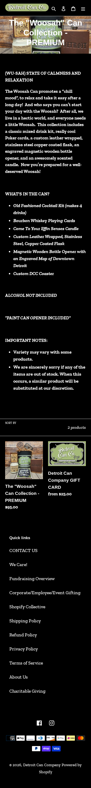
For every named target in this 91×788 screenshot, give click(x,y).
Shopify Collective (27, 606)
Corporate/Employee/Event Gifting (44, 592)
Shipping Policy (25, 621)
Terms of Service (26, 663)
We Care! (18, 564)
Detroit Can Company (42, 764)
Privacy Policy (23, 649)
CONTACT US (23, 550)
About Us (18, 677)
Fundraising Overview (32, 578)
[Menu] (83, 8)
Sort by (10, 423)
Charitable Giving (27, 691)
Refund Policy (23, 635)
